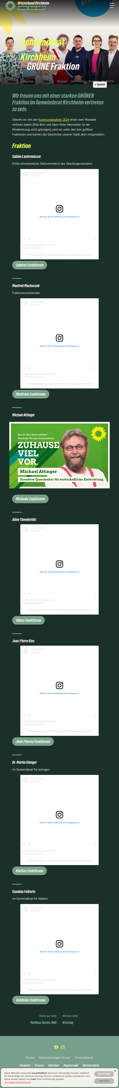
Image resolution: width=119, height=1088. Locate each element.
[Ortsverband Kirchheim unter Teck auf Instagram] (62, 1048)
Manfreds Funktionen (31, 394)
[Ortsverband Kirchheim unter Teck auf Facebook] (56, 1048)
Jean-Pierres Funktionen (33, 741)
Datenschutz (91, 1065)
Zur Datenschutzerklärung (17, 1082)
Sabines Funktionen (30, 265)
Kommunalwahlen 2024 (54, 120)
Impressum (71, 1065)
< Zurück (100, 84)
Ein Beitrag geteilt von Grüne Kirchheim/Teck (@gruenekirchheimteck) (59, 255)
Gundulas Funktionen (31, 1000)
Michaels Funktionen (30, 499)
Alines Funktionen (28, 620)
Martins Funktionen (29, 871)
